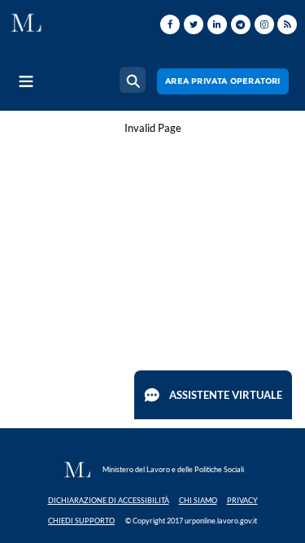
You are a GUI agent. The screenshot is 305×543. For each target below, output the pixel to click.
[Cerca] (133, 80)
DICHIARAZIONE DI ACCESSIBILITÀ (108, 500)
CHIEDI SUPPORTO (81, 520)
